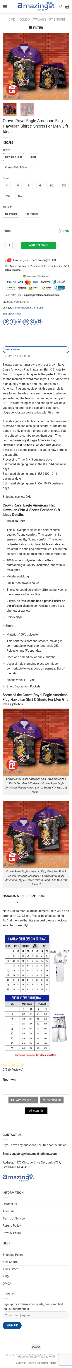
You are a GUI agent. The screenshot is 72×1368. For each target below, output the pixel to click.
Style (6, 149)
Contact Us (10, 1204)
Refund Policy (12, 1225)
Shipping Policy (13, 1255)
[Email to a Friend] (26, 322)
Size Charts (10, 1262)
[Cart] (67, 6)
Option (7, 206)
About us (8, 1211)
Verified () (54, 1100)
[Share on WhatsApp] (6, 322)
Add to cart (38, 245)
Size (6, 178)
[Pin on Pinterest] (33, 322)
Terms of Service (14, 1218)
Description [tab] (13, 349)
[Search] (60, 6)
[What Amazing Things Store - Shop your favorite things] (36, 7)
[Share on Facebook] (13, 322)
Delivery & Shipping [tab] (17, 356)
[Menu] (5, 6)
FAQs (6, 1276)
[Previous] (8, 66)
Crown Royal (14, 313)
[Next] (63, 66)
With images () (25, 1100)
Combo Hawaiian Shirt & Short (42, 19)
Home (10, 19)
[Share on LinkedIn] (39, 322)
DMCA (7, 1283)
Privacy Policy (12, 1233)
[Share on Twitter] (19, 322)
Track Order (10, 1269)
